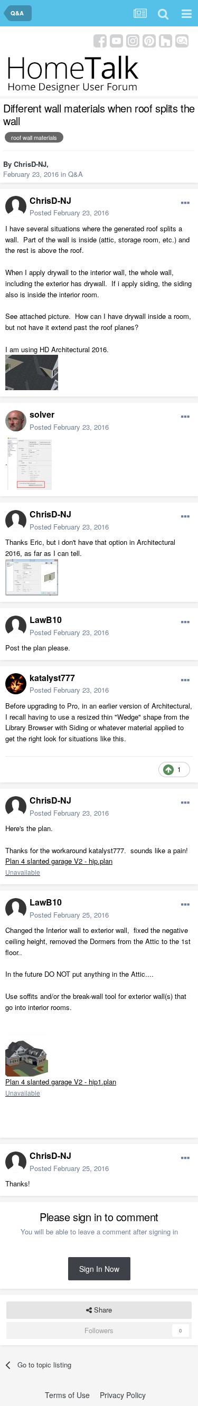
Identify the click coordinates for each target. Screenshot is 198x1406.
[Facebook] (100, 39)
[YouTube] (116, 39)
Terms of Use (67, 1395)
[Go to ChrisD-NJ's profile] (15, 206)
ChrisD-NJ (30, 164)
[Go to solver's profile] (15, 420)
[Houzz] (165, 39)
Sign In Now (99, 1268)
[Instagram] (132, 39)
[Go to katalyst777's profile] (15, 683)
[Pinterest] (149, 39)
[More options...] (185, 203)
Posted (69, 212)
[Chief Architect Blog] (181, 39)
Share (102, 1310)
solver (42, 414)
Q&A (75, 174)
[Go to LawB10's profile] (15, 626)
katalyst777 (52, 678)
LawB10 (46, 620)
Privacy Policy (123, 1395)
